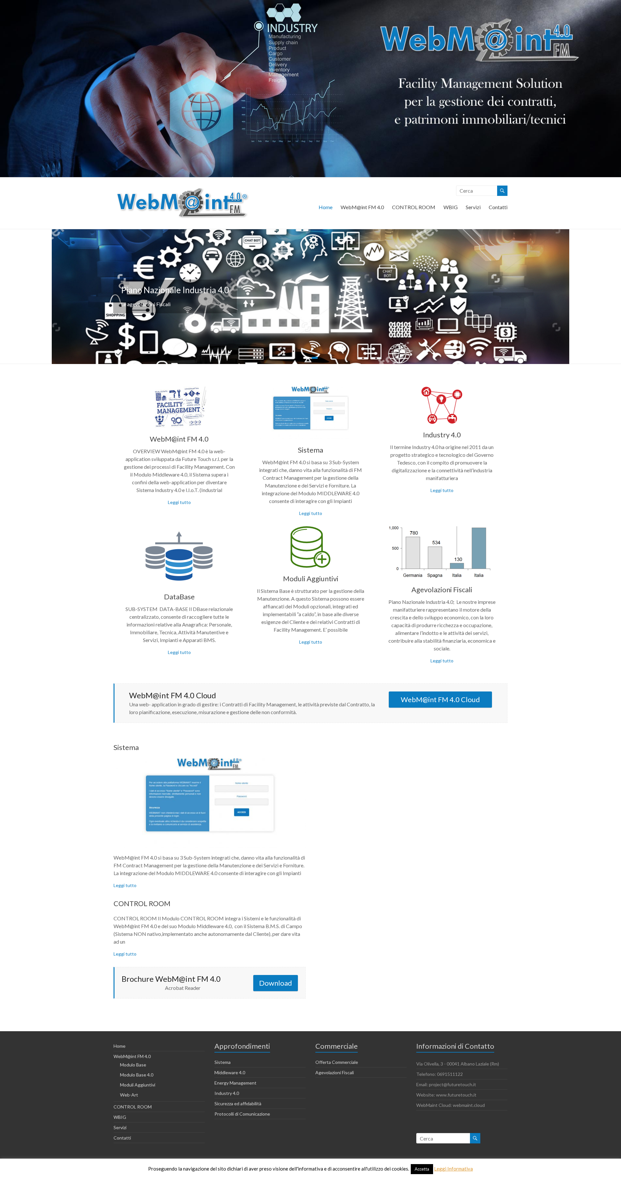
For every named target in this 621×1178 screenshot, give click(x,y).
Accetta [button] (422, 1169)
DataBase (179, 596)
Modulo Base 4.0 (136, 1074)
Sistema (310, 449)
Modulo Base (133, 1064)
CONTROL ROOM (413, 207)
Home (325, 207)
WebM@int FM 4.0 (362, 207)
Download (275, 983)
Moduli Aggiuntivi (310, 578)
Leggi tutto (179, 502)
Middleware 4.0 (229, 1072)
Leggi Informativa (453, 1169)
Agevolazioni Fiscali (441, 589)
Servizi (473, 207)
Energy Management (235, 1083)
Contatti (498, 207)
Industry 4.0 (442, 434)
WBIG (450, 207)
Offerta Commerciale (336, 1062)
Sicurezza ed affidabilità (237, 1103)
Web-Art (129, 1095)
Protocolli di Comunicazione (242, 1114)
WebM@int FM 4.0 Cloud (440, 699)
